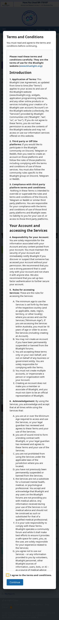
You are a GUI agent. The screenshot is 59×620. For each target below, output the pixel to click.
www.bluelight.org (31, 65)
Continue (15, 582)
